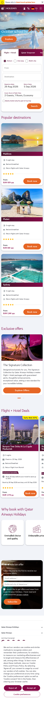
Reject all (13, 688)
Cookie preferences (22, 694)
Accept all (31, 688)
